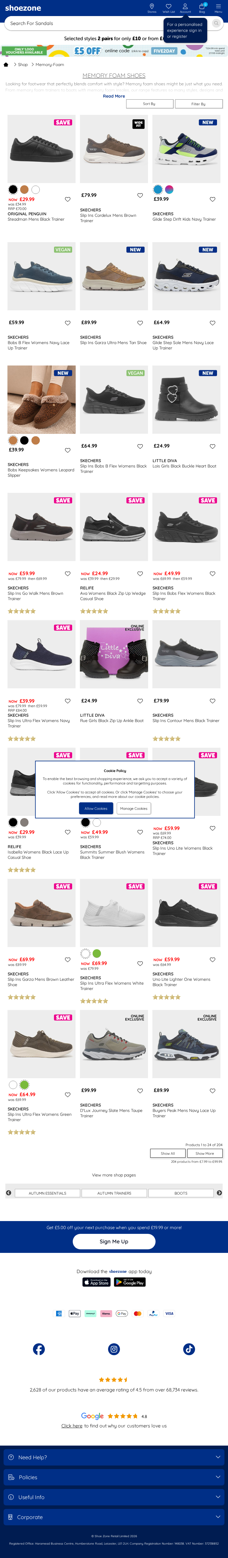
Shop (23, 64)
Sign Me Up (114, 1241)
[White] (35, 189)
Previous (9, 1193)
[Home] (6, 64)
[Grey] (24, 822)
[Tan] (24, 189)
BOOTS (181, 1193)
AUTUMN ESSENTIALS (47, 1193)
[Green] (97, 953)
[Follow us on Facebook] (39, 1349)
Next (219, 1193)
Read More (114, 96)
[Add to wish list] (66, 199)
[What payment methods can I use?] (114, 1313)
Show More (205, 1153)
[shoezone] (23, 8)
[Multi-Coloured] (169, 189)
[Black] (24, 440)
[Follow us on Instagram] (114, 1349)
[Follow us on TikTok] (189, 1349)
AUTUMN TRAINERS (114, 1193)
